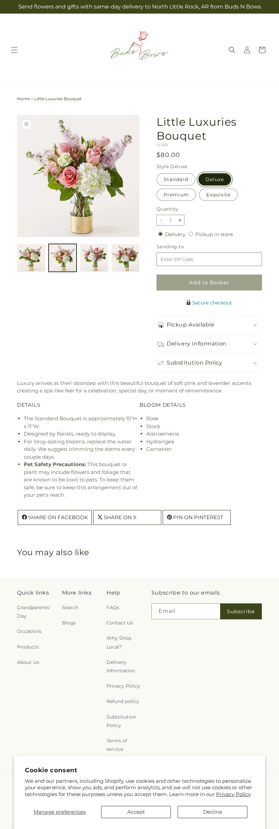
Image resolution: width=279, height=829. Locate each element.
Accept (136, 812)
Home (23, 98)
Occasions (29, 631)
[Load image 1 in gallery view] (31, 258)
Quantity (167, 209)
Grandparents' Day (33, 611)
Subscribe (241, 611)
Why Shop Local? (118, 642)
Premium (176, 195)
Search (70, 607)
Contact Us (119, 623)
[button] (14, 49)
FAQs (112, 607)
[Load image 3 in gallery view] (94, 258)
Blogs (69, 623)
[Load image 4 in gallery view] (126, 258)
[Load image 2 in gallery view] (63, 258)
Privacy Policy (233, 794)
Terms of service (116, 745)
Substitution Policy (121, 721)
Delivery (176, 234)
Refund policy (122, 701)
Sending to (180, 246)
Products (28, 647)
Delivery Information (120, 666)
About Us (28, 662)
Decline (212, 812)
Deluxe (215, 179)
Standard (176, 179)
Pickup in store (214, 234)
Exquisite (218, 195)
